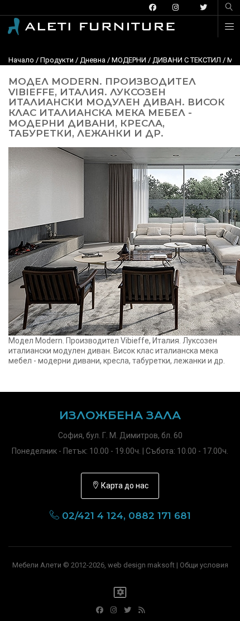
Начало (21, 60)
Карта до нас (123, 485)
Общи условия (204, 565)
